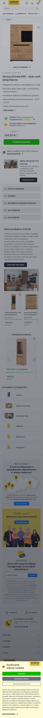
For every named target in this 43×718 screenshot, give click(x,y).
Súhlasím (21, 674)
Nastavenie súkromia (21, 684)
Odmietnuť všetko (21, 679)
